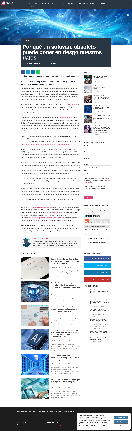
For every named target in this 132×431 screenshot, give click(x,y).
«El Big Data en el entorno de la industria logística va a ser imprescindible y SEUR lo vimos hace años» (99, 302)
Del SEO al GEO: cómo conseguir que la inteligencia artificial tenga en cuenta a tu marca (65, 382)
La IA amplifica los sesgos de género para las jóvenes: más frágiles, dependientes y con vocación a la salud (101, 128)
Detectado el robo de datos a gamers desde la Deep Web (98, 331)
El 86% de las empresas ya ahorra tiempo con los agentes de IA (101, 77)
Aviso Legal (58, 411)
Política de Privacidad (35, 411)
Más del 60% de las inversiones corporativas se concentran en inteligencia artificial (101, 98)
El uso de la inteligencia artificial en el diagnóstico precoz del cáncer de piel (99, 320)
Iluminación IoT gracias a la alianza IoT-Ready (98, 338)
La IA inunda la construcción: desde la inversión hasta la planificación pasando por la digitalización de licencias (101, 118)
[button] (130, 3)
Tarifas (65, 411)
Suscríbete (71, 411)
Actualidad (33, 3)
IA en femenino (98, 132)
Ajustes (121, 425)
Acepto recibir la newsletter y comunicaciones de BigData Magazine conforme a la (97, 180)
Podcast (32, 6)
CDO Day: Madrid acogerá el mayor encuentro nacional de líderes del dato (101, 107)
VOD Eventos (83, 3)
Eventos (71, 3)
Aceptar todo (121, 417)
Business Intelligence (103, 295)
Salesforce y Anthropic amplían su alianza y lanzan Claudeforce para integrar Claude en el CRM (64, 309)
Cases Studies (96, 326)
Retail (104, 297)
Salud (98, 328)
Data (62, 3)
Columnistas (102, 3)
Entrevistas (101, 306)
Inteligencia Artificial (49, 3)
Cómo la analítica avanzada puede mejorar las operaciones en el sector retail (99, 291)
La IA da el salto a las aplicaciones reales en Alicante (99, 87)
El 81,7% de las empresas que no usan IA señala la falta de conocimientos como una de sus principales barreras (65, 285)
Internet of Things (96, 341)
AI (95, 81)
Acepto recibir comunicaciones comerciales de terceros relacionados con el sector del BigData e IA (96, 188)
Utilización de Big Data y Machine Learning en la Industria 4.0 (99, 310)
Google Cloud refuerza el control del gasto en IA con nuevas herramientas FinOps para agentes (65, 261)
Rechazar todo (121, 421)
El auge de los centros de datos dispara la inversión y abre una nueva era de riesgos (65, 358)
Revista (92, 3)
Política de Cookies (47, 411)
